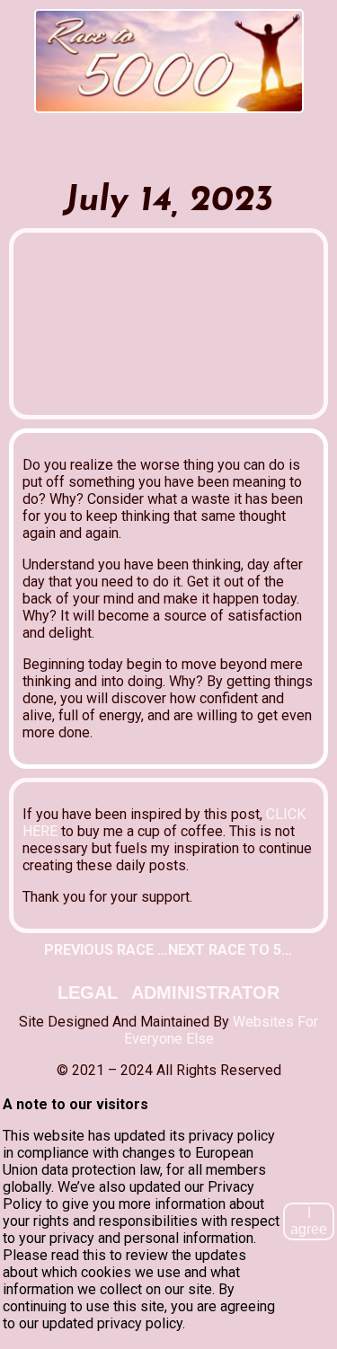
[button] (168, 118)
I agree (308, 1221)
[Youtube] (185, 142)
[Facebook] (151, 142)
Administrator (205, 992)
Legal (88, 992)
